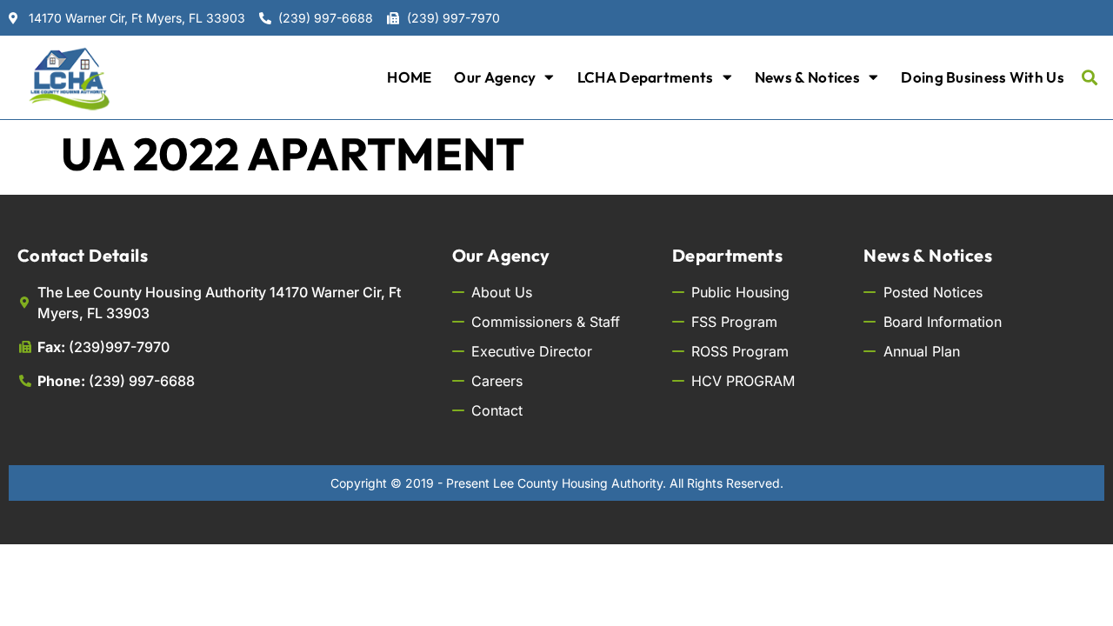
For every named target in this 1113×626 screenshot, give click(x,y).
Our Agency (495, 77)
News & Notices (807, 77)
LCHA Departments (645, 77)
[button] (1090, 77)
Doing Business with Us (982, 77)
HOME (409, 77)
